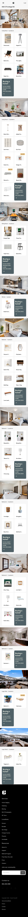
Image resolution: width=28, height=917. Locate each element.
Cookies (4, 906)
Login (25, 2)
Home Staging (5, 802)
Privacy (3, 903)
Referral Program (6, 853)
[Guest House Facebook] (15, 888)
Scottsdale (4, 839)
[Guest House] (3, 3)
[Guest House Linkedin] (11, 888)
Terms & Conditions (6, 900)
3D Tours (4, 815)
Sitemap (4, 909)
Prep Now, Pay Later (7, 857)
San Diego (4, 829)
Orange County (6, 833)
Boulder (4, 826)
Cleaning (4, 805)
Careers (4, 863)
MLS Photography (6, 812)
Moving (4, 809)
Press (3, 860)
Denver (4, 823)
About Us (4, 847)
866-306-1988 (6, 884)
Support (4, 850)
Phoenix (4, 836)
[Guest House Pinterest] (3, 888)
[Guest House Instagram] (7, 888)
